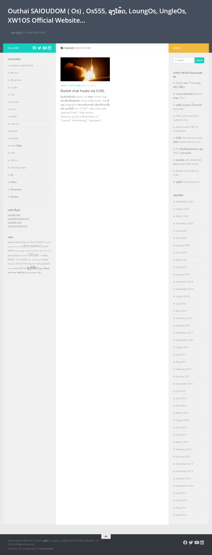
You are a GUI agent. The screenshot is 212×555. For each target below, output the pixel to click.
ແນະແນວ (34, 272)
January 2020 (183, 245)
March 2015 (182, 442)
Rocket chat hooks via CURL (83, 90)
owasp (44, 259)
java (10, 255)
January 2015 (183, 456)
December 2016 (184, 383)
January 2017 (183, 376)
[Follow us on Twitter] (39, 48)
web (16, 268)
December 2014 (184, 463)
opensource (36, 260)
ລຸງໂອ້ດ (32, 267)
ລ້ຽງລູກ (40, 268)
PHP (13, 152)
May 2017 (181, 361)
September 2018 (185, 289)
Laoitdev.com (15, 222)
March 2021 (182, 216)
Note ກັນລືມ (75, 85)
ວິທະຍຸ (46, 268)
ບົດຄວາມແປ (16, 189)
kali (14, 255)
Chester (48, 242)
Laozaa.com (14, 214)
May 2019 (181, 259)
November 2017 (184, 332)
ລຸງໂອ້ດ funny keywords (187, 181)
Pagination (12, 264)
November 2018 (184, 281)
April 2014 (181, 514)
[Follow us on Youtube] (44, 48)
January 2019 (183, 274)
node (18, 260)
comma (11, 247)
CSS (12, 94)
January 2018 (183, 325)
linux (33, 254)
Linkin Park (24, 256)
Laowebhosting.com (18, 218)
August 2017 (182, 347)
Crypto (14, 87)
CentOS (40, 242)
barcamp (20, 242)
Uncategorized (18, 167)
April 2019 (181, 267)
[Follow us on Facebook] (34, 48)
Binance (15, 72)
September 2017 (185, 340)
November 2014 (184, 471)
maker (44, 255)
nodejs (23, 259)
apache (11, 242)
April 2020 (181, 238)
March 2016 (182, 412)
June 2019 (181, 252)
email (45, 246)
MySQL (14, 131)
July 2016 (181, 391)
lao (17, 255)
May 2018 (181, 310)
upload (10, 268)
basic (28, 242)
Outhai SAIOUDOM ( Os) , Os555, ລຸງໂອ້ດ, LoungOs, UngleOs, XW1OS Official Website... (97, 15)
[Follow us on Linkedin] (49, 48)
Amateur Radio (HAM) (22, 65)
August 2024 (182, 208)
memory (15, 123)
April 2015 (181, 434)
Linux (64, 85)
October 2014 (183, 478)
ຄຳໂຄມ (14, 182)
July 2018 (181, 303)
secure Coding (34, 263)
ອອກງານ (14, 196)
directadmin (32, 246)
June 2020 (181, 230)
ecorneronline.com (17, 225)
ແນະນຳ (27, 272)
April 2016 (181, 405)
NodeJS (14, 138)
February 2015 (184, 449)
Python (14, 160)
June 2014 (181, 500)
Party (19, 263)
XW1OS (22, 268)
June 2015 (181, 427)
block (33, 242)
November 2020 (184, 223)
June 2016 (181, 398)
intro (49, 251)
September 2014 (185, 485)
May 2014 (181, 507)
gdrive (16, 251)
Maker (14, 116)
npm (29, 260)
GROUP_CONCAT (31, 251)
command (18, 247)
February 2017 (184, 369)
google (22, 251)
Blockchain (16, 80)
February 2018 (184, 318)
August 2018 (182, 296)
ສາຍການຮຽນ (12, 272)
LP (40, 256)
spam (46, 263)
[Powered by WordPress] (20, 549)
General (15, 101)
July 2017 (181, 354)
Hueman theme (46, 548)
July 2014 (181, 493)
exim (11, 250)
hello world (43, 251)
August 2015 (182, 420)
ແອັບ (39, 272)
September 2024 (185, 201)
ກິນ (12, 174)
